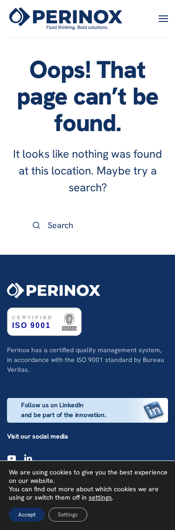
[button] (163, 18)
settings (100, 497)
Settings (68, 514)
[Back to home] (67, 18)
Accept (26, 514)
